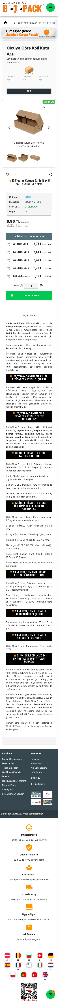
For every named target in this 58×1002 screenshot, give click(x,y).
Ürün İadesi (36, 772)
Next (48, 127)
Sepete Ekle (32, 295)
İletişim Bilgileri (38, 784)
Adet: (16, 286)
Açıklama (29, 315)
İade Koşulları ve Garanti (14, 780)
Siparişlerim (36, 763)
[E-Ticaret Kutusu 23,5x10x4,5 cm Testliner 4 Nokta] (12, 158)
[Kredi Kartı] (36, 802)
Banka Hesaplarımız (12, 759)
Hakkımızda (8, 763)
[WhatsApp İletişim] (36, 794)
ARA (29, 91)
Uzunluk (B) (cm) (11, 77)
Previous (9, 127)
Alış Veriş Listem (39, 767)
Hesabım (35, 759)
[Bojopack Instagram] (47, 794)
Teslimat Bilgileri (10, 767)
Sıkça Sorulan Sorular (13, 793)
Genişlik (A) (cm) (27, 77)
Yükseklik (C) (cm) (44, 77)
